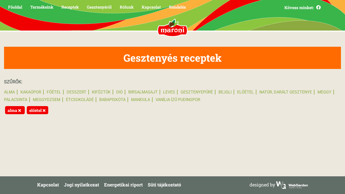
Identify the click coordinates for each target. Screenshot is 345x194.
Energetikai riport (123, 185)
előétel (245, 92)
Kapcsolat (151, 7)
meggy (324, 92)
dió (119, 92)
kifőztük (101, 92)
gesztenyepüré (197, 92)
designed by (263, 185)
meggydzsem (46, 99)
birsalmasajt (143, 92)
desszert (76, 92)
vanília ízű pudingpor (178, 99)
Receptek (70, 7)
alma (9, 92)
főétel (54, 92)
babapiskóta (112, 99)
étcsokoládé (80, 99)
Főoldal (15, 7)
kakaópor (30, 92)
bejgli (225, 92)
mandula (140, 99)
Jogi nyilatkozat (81, 185)
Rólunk (127, 7)
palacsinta (15, 99)
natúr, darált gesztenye (285, 92)
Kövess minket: (299, 7)
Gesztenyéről (99, 7)
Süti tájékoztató (164, 185)
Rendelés (177, 7)
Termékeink (41, 7)
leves (169, 92)
